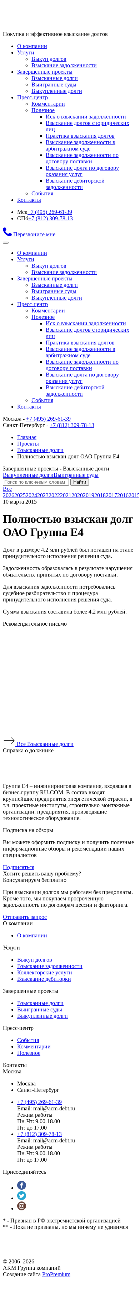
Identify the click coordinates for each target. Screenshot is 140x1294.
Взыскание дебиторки (44, 979)
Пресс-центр (32, 97)
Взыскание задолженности (64, 65)
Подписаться (18, 867)
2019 (88, 495)
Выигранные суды (53, 84)
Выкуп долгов (48, 59)
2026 (8, 495)
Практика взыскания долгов (80, 136)
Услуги (25, 52)
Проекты (28, 444)
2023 (43, 495)
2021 (65, 495)
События (42, 193)
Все (7, 489)
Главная (26, 437)
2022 (54, 495)
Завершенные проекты (44, 72)
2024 (31, 495)
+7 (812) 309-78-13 (50, 218)
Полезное (43, 110)
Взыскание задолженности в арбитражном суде (80, 145)
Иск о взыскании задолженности (86, 117)
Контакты (29, 200)
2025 (20, 495)
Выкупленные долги (56, 91)
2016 (123, 495)
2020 (77, 495)
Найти (79, 482)
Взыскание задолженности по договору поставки (82, 158)
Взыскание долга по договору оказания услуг (82, 171)
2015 (134, 495)
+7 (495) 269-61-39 (50, 212)
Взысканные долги (54, 78)
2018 (100, 495)
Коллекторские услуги (44, 972)
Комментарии (48, 104)
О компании (32, 46)
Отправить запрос (25, 917)
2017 (111, 495)
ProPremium (56, 1274)
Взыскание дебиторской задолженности (75, 184)
